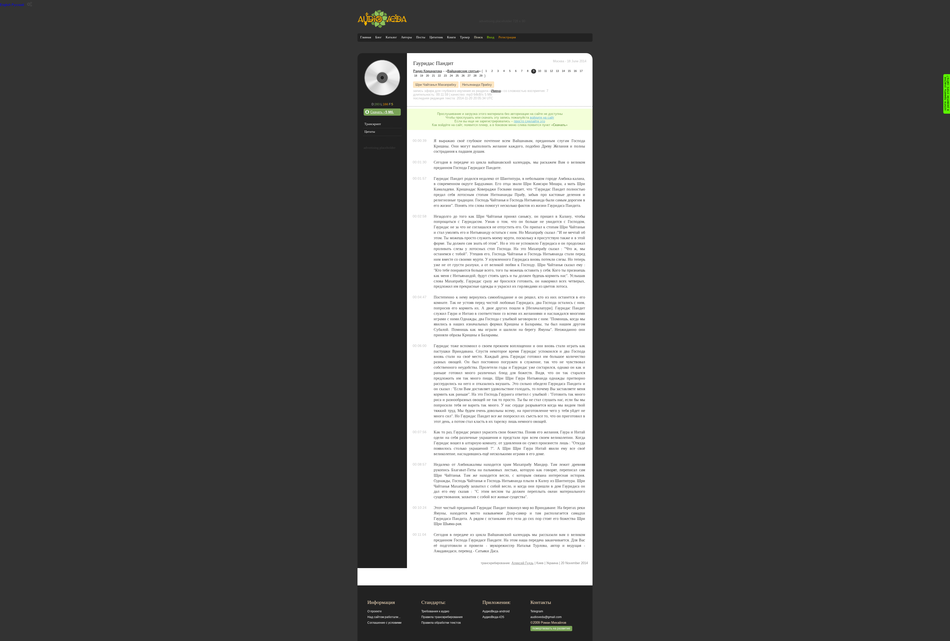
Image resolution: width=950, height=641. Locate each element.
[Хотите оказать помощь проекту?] (946, 94)
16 (575, 70)
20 (427, 75)
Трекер (465, 37)
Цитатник (436, 37)
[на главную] (382, 27)
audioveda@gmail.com (546, 617)
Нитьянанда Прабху (477, 84)
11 (545, 70)
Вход (490, 37)
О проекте (374, 611)
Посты (420, 37)
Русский (18, 5)
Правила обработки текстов (441, 622)
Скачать (382, 112)
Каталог (391, 37)
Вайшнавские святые (463, 71)
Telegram (536, 611)
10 (539, 70)
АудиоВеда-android (496, 611)
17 (581, 70)
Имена (496, 91)
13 (557, 70)
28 (475, 75)
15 (569, 70)
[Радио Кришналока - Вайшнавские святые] (382, 95)
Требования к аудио (435, 611)
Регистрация (507, 37)
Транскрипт (372, 124)
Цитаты (369, 131)
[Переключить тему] (29, 4)
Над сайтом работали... (384, 617)
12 (551, 70)
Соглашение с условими (384, 622)
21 (433, 75)
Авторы (406, 37)
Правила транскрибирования (442, 617)
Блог (378, 37)
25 (457, 75)
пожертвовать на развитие (551, 628)
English (5, 5)
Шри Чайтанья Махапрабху (435, 84)
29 (480, 75)
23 (445, 75)
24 (451, 75)
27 (469, 75)
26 (463, 75)
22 (439, 75)
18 (415, 75)
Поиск (478, 37)
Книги (451, 37)
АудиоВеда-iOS (493, 617)
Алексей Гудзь (523, 563)
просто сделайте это (529, 121)
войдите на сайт (542, 117)
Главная (365, 37)
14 (563, 70)
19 (421, 75)
